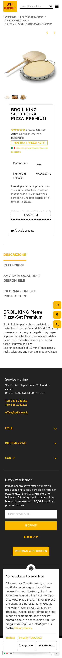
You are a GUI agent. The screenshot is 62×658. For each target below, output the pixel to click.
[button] (31, 130)
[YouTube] (31, 537)
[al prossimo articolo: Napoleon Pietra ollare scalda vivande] (55, 32)
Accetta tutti (46, 645)
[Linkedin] (37, 537)
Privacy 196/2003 (30, 637)
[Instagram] (34, 537)
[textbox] (27, 653)
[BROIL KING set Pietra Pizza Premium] (31, 64)
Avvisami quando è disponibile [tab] (21, 278)
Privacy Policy (23, 628)
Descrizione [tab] (14, 254)
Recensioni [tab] (13, 265)
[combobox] (27, 653)
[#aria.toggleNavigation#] (57, 6)
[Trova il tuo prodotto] (50, 6)
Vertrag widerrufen (31, 551)
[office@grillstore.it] (56, 305)
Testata (10, 637)
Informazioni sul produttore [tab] (19, 293)
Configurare (26, 645)
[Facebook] (25, 537)
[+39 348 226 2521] (56, 324)
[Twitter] (28, 537)
